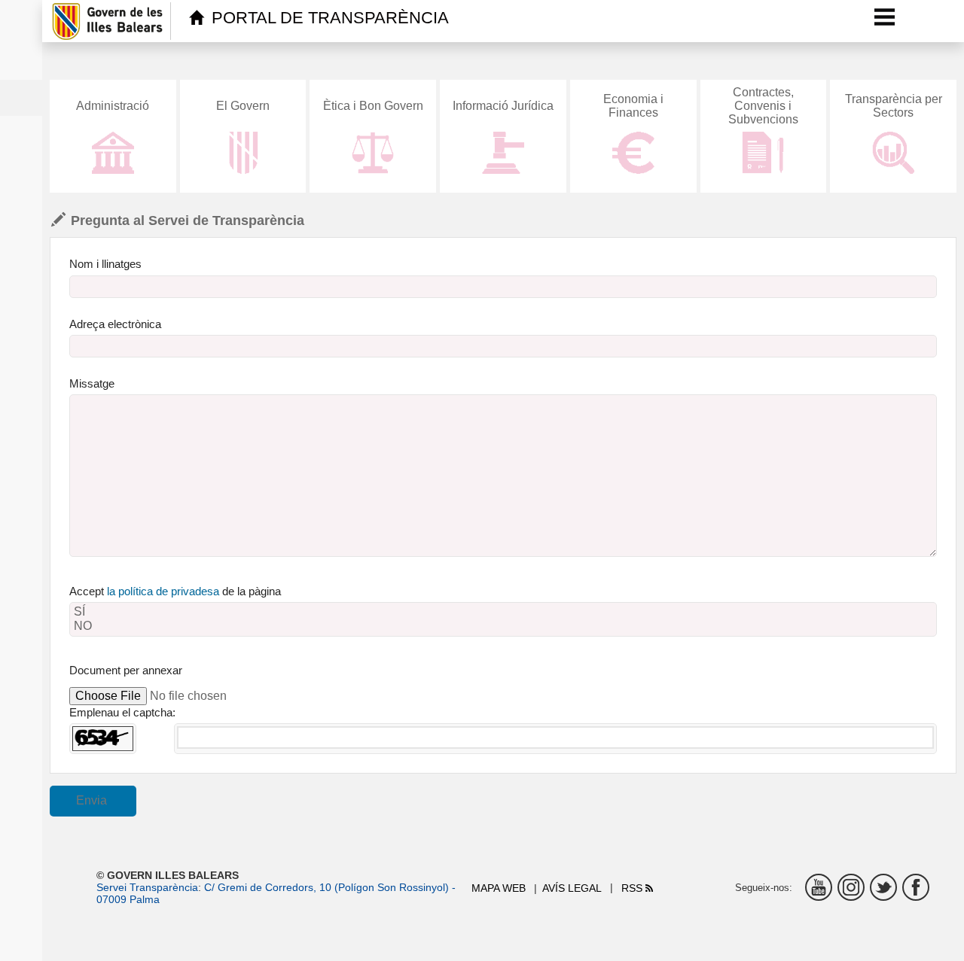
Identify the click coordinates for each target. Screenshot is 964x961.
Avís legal (572, 888)
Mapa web (498, 888)
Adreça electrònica (115, 324)
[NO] (503, 626)
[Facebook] (915, 887)
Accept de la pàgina (175, 591)
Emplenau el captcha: (122, 712)
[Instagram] (851, 887)
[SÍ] (503, 612)
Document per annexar (125, 670)
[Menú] (885, 17)
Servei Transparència (147, 887)
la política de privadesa (163, 591)
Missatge (91, 383)
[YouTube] (818, 887)
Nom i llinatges (105, 263)
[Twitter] (883, 887)
